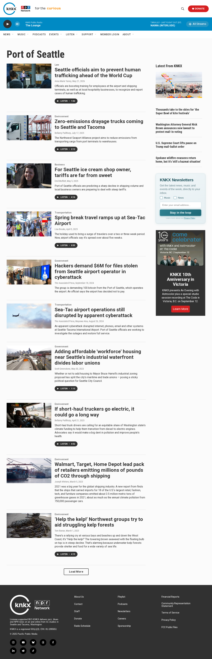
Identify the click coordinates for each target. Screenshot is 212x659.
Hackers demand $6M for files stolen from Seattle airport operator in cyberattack (96, 271)
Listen (70, 34)
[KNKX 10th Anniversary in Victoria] (180, 248)
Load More (76, 571)
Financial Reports (170, 597)
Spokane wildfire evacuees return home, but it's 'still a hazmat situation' (178, 159)
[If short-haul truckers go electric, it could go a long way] (29, 415)
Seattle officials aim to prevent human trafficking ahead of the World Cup (98, 72)
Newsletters (124, 611)
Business (60, 164)
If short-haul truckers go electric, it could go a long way (94, 412)
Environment (62, 116)
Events (54, 34)
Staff (77, 611)
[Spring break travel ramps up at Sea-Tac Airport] (29, 223)
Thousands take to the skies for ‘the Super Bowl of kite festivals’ (177, 111)
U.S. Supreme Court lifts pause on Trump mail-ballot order (176, 144)
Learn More (180, 309)
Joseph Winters (62, 481)
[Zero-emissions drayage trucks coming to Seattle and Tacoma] (29, 127)
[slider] (22, 24)
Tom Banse (60, 530)
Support (87, 34)
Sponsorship (124, 626)
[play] (7, 24)
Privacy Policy (189, 218)
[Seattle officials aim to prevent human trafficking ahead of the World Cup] (29, 76)
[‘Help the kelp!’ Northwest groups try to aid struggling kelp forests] (29, 525)
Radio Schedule (82, 626)
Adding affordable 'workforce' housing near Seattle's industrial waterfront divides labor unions (98, 357)
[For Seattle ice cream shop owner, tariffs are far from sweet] (29, 175)
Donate (200, 8)
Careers (122, 618)
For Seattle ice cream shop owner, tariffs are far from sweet (93, 172)
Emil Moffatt (60, 181)
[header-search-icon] (183, 8)
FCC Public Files (169, 627)
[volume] (17, 24)
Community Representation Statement (175, 604)
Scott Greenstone (62, 368)
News (6, 34)
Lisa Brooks (60, 229)
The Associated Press (64, 283)
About (127, 34)
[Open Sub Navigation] (13, 34)
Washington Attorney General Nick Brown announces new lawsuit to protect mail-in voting (176, 128)
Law (57, 64)
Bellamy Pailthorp (63, 133)
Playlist (121, 597)
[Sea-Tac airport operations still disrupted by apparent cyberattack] (29, 316)
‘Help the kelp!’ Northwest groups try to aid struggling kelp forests (99, 522)
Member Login (109, 34)
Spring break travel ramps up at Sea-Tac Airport (100, 220)
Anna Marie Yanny (63, 81)
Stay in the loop (180, 212)
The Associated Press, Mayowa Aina (71, 321)
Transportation (63, 212)
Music (22, 34)
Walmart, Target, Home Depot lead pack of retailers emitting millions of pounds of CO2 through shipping (99, 470)
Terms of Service (170, 612)
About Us (79, 597)
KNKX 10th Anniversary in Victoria (180, 279)
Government (61, 260)
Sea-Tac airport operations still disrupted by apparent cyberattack (93, 312)
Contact (78, 604)
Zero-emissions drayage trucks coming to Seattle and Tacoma (99, 124)
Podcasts (39, 34)
